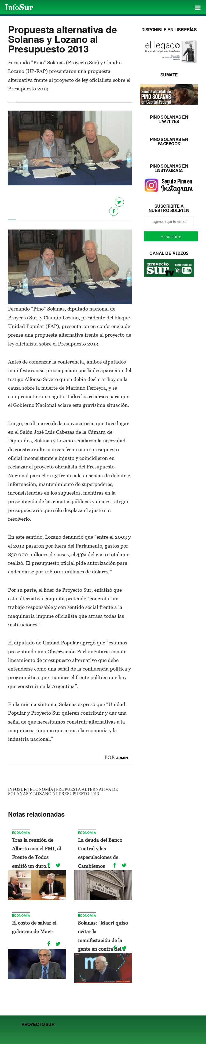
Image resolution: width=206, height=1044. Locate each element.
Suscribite (171, 236)
